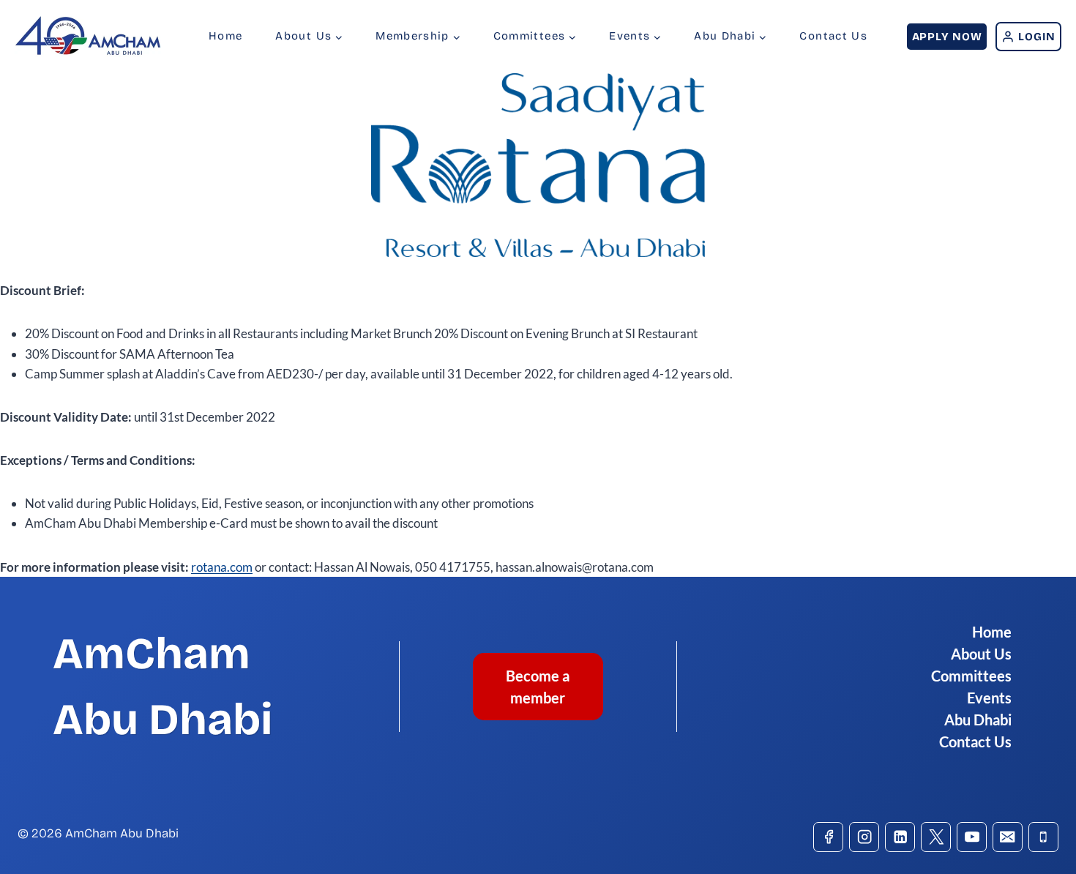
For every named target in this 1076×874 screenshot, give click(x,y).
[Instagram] (864, 837)
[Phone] (1043, 837)
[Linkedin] (900, 837)
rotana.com (222, 567)
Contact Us (833, 35)
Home (225, 35)
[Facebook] (828, 837)
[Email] (1008, 837)
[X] (936, 837)
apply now (947, 36)
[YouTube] (972, 837)
